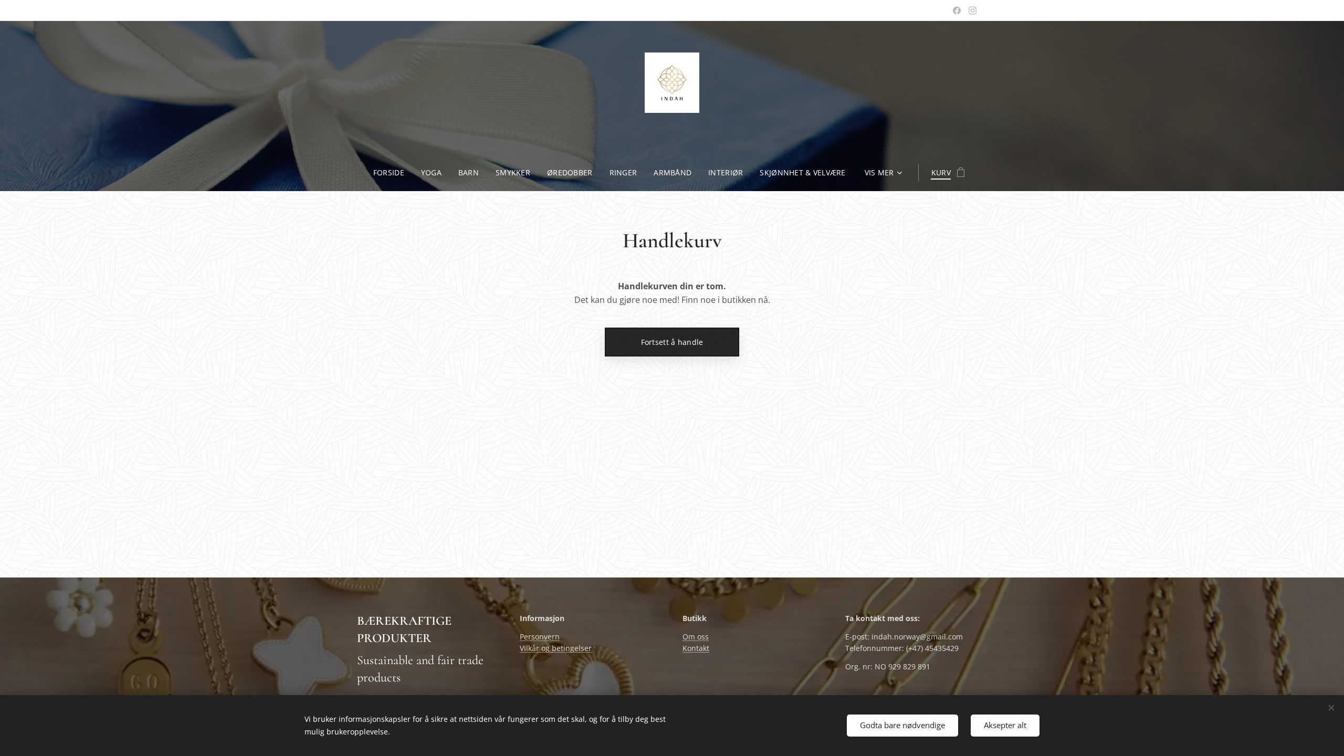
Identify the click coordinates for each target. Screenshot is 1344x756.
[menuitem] (393, 173)
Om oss (695, 637)
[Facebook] (956, 10)
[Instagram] (972, 10)
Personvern (540, 637)
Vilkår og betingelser (556, 648)
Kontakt (695, 648)
